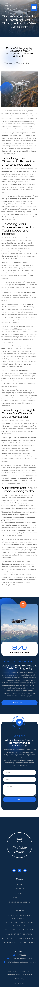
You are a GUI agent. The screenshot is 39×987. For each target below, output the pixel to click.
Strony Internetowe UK (23, 974)
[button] (34, 7)
